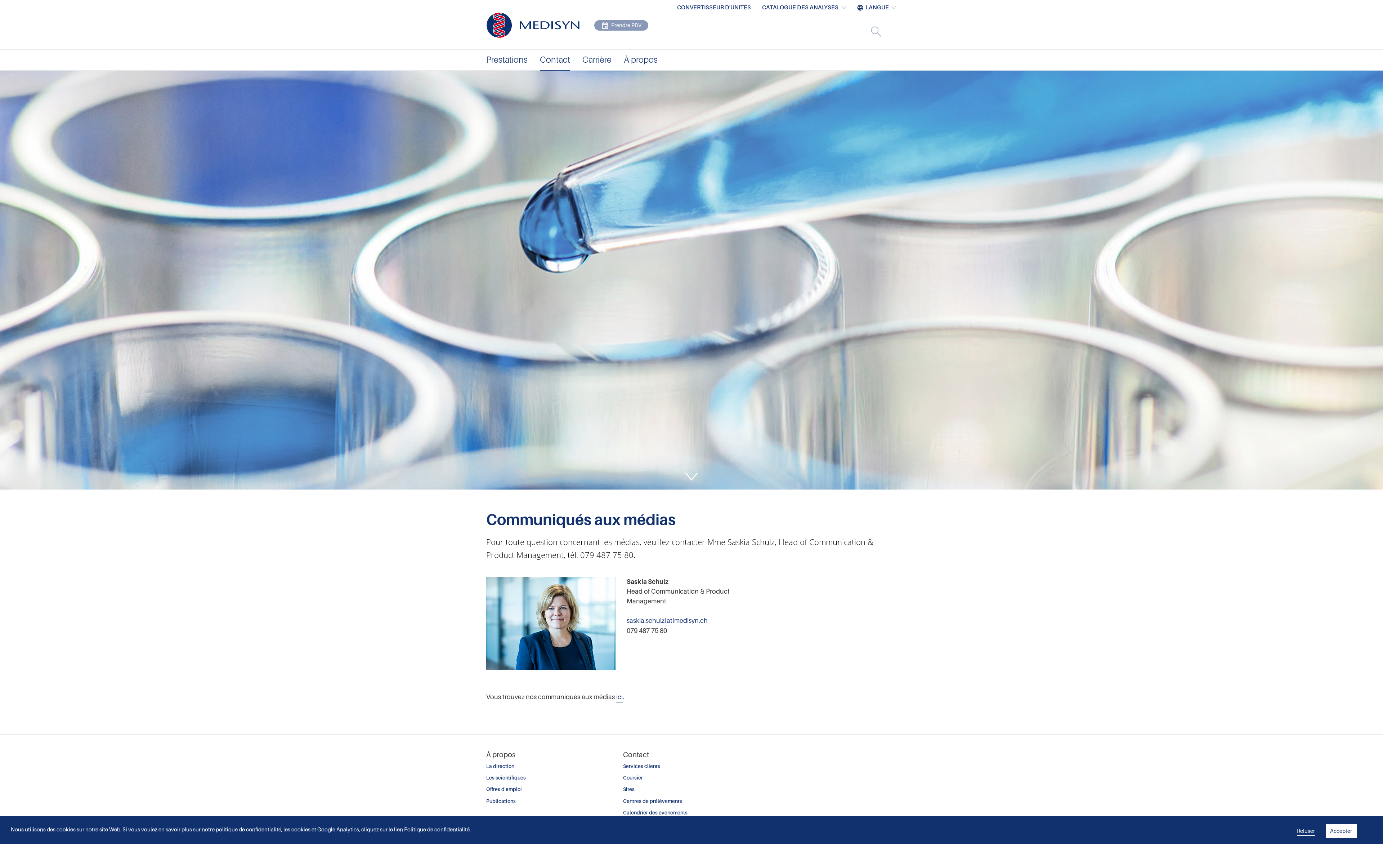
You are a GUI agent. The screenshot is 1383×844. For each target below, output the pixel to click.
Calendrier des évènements (655, 813)
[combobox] (830, 31)
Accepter (1341, 831)
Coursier (633, 778)
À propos (641, 59)
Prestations (507, 59)
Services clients (641, 766)
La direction (500, 766)
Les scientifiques (506, 778)
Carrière (597, 59)
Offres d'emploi (504, 789)
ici (619, 697)
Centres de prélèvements (652, 801)
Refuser (1306, 831)
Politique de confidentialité (437, 829)
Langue (877, 7)
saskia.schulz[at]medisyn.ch (667, 620)
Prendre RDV (626, 25)
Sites (629, 789)
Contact (555, 59)
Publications (501, 801)
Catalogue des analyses (800, 7)
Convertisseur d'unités (714, 7)
